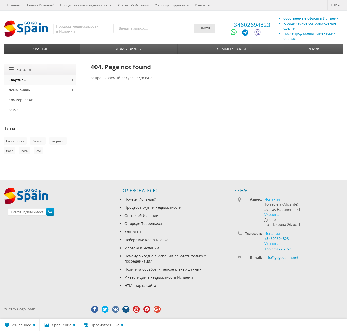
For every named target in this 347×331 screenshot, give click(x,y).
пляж (24, 151)
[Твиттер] (105, 309)
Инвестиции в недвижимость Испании (158, 277)
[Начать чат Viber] (257, 33)
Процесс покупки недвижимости (86, 5)
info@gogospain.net (281, 257)
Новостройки (15, 141)
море (9, 151)
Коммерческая (231, 48)
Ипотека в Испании (141, 248)
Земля (314, 48)
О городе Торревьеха (172, 5)
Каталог (24, 69)
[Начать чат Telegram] (247, 33)
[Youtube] (136, 309)
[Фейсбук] (95, 309)
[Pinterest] (147, 309)
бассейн (38, 141)
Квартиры (42, 48)
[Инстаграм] (126, 309)
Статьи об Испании (133, 5)
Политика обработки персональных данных (162, 269)
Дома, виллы (129, 48)
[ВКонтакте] (116, 309)
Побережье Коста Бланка (146, 239)
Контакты (202, 5)
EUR (334, 5)
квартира (58, 141)
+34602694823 (250, 24)
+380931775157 (277, 248)
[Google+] (157, 309)
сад (38, 151)
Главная (13, 5)
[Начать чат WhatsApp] (236, 33)
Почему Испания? (40, 5)
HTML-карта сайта (140, 285)
